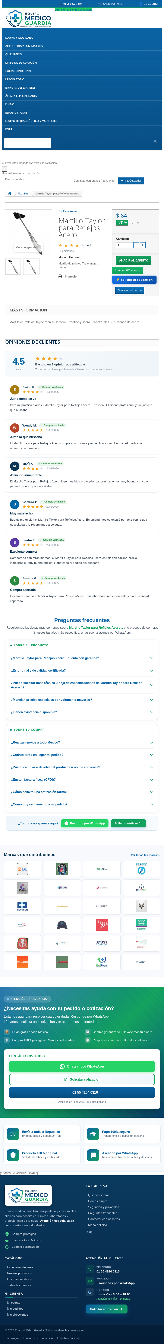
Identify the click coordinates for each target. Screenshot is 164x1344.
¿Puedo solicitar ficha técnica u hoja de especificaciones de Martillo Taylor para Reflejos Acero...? (76, 685)
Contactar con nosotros (104, 1219)
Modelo (63, 257)
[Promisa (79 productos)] (62, 943)
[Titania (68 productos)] (141, 962)
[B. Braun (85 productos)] (141, 925)
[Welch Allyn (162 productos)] (102, 869)
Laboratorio (14, 79)
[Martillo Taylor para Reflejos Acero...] (13, 267)
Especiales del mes (20, 1267)
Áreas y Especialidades (21, 96)
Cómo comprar (98, 1201)
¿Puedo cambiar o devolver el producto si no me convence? (55, 767)
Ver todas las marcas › (145, 855)
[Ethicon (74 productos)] (141, 943)
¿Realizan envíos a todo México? (35, 742)
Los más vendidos (19, 1279)
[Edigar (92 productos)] (141, 906)
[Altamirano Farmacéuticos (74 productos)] (22, 962)
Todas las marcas (19, 1285)
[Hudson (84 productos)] (22, 943)
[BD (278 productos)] (22, 869)
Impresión (71, 276)
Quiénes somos (98, 1195)
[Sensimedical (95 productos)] (102, 906)
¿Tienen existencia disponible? (34, 712)
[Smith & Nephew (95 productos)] (62, 906)
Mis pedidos (15, 1308)
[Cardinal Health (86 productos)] (102, 925)
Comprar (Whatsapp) (127, 270)
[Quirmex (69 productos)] (102, 962)
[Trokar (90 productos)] (62, 925)
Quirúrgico (13, 54)
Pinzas (10, 104)
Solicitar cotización (128, 823)
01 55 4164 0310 (108, 1271)
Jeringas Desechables (20, 87)
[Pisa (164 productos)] (62, 869)
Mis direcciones (17, 1314)
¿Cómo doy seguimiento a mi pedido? (39, 804)
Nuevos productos (19, 1273)
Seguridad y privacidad (103, 1207)
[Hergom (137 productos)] (62, 887)
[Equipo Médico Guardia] (28, 1195)
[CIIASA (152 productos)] (22, 887)
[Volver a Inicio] (10, 193)
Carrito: (113, 4)
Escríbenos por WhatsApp (116, 1283)
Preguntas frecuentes (102, 1213)
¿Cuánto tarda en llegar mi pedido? (37, 755)
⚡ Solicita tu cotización (134, 279)
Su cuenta (151, 4)
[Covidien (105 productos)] (22, 906)
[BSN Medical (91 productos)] (22, 925)
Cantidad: (122, 238)
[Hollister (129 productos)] (102, 887)
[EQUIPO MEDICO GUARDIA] (28, 18)
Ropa (8, 129)
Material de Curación (21, 62)
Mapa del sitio (97, 1225)
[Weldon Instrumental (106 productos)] (141, 887)
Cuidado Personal (18, 71)
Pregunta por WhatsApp (87, 823)
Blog (89, 1231)
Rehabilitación (16, 112)
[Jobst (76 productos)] (102, 943)
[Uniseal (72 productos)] (62, 962)
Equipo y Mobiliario (19, 37)
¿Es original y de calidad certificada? (38, 670)
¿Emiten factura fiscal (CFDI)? (33, 779)
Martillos (23, 193)
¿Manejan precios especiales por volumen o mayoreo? (51, 699)
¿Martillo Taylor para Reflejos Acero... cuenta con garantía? (55, 658)
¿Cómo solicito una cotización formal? (40, 792)
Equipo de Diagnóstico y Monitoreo (32, 121)
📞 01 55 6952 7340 (71, 4)
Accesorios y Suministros (24, 46)
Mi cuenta (13, 1302)
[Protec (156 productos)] (141, 869)
